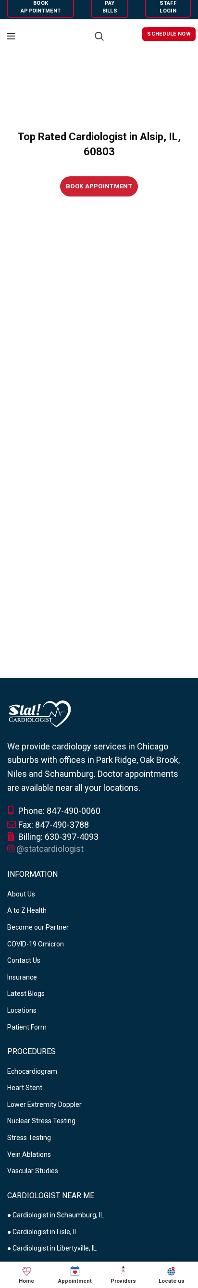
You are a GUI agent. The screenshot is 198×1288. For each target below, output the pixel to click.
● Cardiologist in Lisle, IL (42, 1232)
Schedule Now (169, 34)
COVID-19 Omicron (35, 944)
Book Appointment (99, 186)
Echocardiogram (32, 1071)
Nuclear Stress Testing (41, 1121)
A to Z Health (27, 910)
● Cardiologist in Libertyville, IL (52, 1248)
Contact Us (23, 960)
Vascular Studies (32, 1171)
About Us (21, 894)
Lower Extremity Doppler (44, 1104)
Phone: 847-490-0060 (58, 811)
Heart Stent (24, 1088)
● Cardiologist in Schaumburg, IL (55, 1215)
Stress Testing (29, 1137)
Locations (22, 1010)
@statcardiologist (50, 849)
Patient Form (27, 1027)
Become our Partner (38, 927)
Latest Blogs (26, 993)
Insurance (22, 977)
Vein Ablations (29, 1154)
